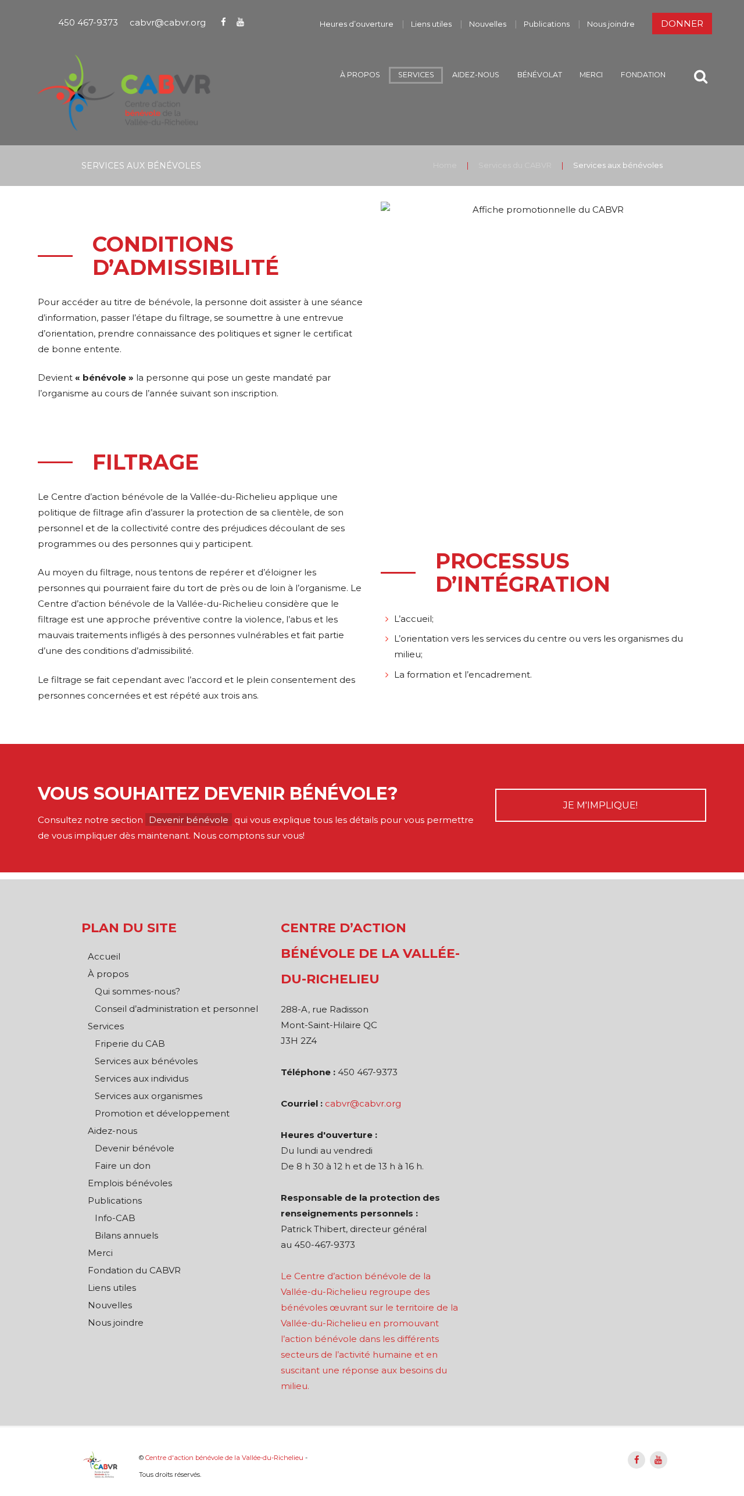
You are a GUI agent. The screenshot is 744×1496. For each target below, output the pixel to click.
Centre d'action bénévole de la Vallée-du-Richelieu (224, 1458)
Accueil (104, 956)
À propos (360, 74)
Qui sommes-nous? (137, 991)
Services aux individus (141, 1078)
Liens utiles (431, 23)
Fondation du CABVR (134, 1270)
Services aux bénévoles (146, 1060)
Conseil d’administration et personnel (176, 1008)
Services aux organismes (148, 1095)
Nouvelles (487, 23)
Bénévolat (539, 74)
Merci (591, 74)
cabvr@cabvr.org (168, 21)
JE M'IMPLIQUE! (600, 805)
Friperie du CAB (130, 1043)
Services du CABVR (515, 165)
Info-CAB (115, 1217)
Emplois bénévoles (130, 1183)
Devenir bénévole (188, 819)
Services (416, 74)
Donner (682, 23)
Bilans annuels (126, 1235)
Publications (547, 23)
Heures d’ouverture (357, 23)
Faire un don (123, 1165)
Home (445, 165)
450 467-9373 (88, 21)
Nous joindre (611, 23)
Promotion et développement (162, 1113)
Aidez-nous (475, 74)
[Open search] (701, 76)
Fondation (643, 74)
